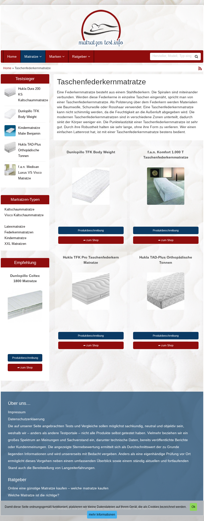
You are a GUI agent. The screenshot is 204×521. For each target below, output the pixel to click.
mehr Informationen (102, 514)
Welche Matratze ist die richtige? (33, 495)
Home (12, 56)
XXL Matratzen (15, 244)
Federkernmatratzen (18, 232)
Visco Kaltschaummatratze (24, 215)
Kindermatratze (15, 238)
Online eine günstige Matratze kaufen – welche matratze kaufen (58, 488)
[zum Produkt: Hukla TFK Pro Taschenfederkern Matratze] (91, 291)
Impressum (17, 412)
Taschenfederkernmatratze (23, 221)
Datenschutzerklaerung (26, 419)
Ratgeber (80, 56)
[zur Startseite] (102, 28)
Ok (193, 507)
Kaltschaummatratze (19, 209)
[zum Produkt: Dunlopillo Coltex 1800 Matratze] (25, 305)
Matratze (31, 56)
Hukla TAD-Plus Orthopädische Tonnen (29, 150)
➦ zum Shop (25, 367)
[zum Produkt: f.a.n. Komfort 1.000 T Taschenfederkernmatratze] (166, 186)
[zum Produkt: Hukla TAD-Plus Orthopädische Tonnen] (166, 291)
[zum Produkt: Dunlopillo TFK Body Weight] (91, 186)
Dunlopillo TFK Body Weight (91, 152)
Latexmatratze (14, 226)
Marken (55, 56)
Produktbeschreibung (25, 357)
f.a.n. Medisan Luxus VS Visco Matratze (30, 172)
